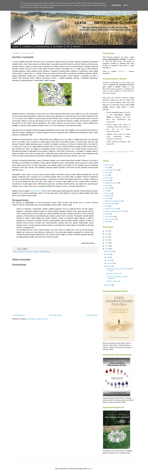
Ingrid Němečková (44, 251)
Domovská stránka (55, 315)
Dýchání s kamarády (114, 281)
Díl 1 (24, 251)
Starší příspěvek (91, 315)
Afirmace (108, 165)
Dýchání (29, 251)
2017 (107, 246)
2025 (107, 231)
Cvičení (20, 251)
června (109, 266)
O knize (107, 198)
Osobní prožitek (110, 203)
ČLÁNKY (15, 47)
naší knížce (36, 191)
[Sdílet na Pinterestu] (26, 249)
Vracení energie (110, 219)
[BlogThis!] (20, 249)
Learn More (116, 5)
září (108, 257)
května (109, 285)
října (108, 254)
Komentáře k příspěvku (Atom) (37, 319)
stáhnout (121, 71)
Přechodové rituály (111, 208)
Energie (35, 251)
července (110, 263)
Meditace (108, 196)
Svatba (107, 214)
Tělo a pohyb (109, 216)
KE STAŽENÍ (58, 47)
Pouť (106, 206)
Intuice (107, 185)
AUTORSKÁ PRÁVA (42, 47)
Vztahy (107, 221)
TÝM (67, 47)
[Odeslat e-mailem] (18, 249)
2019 (107, 240)
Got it (125, 5)
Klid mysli (108, 193)
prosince (110, 251)
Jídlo (106, 191)
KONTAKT (77, 47)
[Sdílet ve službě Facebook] (24, 249)
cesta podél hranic (111, 170)
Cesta (107, 167)
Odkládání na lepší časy (113, 201)
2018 (107, 243)
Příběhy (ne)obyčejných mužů (115, 211)
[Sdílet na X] (22, 249)
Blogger (89, 468)
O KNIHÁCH (26, 47)
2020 (107, 237)
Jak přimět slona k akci (114, 273)
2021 (107, 234)
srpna (109, 260)
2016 (107, 249)
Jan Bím (107, 188)
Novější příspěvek (19, 315)
